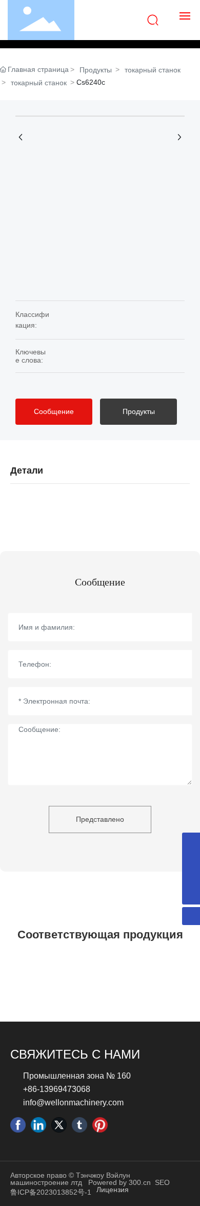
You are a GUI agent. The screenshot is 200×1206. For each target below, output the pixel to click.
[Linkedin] (38, 1125)
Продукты (95, 70)
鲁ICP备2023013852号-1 (50, 1192)
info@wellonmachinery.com (73, 1102)
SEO (162, 1182)
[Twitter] (59, 1125)
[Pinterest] (100, 1125)
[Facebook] (18, 1125)
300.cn (140, 1182)
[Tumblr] (79, 1125)
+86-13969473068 (56, 1089)
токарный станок (153, 70)
